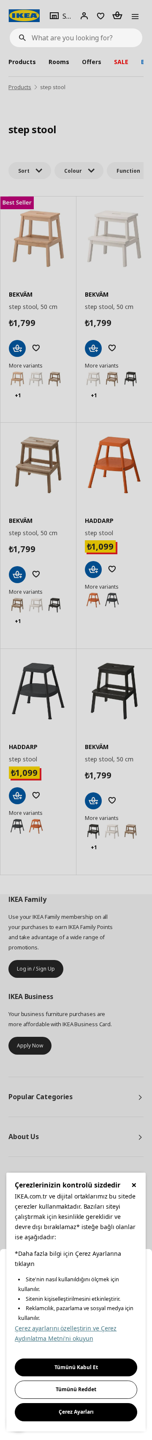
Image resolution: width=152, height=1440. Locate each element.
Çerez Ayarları (76, 1411)
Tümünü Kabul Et (76, 1367)
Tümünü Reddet (76, 1389)
